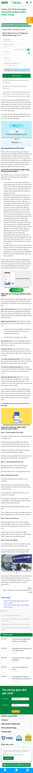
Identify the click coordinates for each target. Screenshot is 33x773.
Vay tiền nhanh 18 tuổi (17, 403)
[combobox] (16, 46)
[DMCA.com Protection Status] (28, 738)
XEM (15, 711)
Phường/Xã (6, 57)
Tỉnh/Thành (6, 51)
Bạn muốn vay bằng (9, 44)
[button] (31, 3)
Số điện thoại (7, 39)
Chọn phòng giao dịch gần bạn (11, 63)
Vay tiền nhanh (16, 290)
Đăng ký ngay (16, 75)
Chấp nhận (8, 758)
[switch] (30, 50)
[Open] (29, 46)
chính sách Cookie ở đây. (17, 754)
